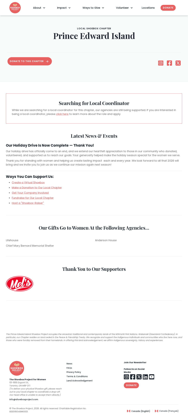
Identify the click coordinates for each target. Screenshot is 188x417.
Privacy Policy (74, 372)
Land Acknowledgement (80, 380)
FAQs (69, 367)
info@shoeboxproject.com (23, 399)
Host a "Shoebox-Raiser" (28, 203)
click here (62, 114)
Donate (168, 7)
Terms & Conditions (77, 376)
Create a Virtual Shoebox (28, 182)
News (69, 363)
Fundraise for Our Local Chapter (33, 198)
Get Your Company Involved (30, 193)
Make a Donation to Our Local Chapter (37, 187)
